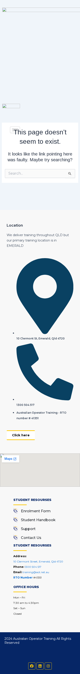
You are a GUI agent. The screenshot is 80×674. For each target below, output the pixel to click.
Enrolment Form (36, 511)
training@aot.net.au (36, 572)
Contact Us (31, 538)
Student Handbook (38, 520)
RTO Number (23, 577)
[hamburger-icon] (15, 130)
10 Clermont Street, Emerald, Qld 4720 (38, 561)
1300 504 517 (33, 566)
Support (28, 529)
